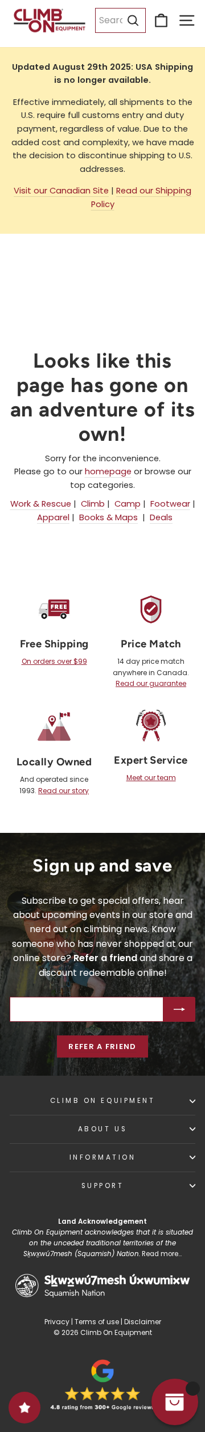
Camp (127, 503)
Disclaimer (142, 1321)
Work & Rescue (40, 503)
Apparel (53, 517)
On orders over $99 (54, 661)
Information (102, 1157)
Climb (93, 503)
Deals (161, 517)
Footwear (170, 503)
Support (102, 1185)
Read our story (63, 790)
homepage (108, 471)
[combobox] (120, 20)
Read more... (162, 1253)
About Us (102, 1129)
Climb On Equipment (102, 1100)
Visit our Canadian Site (61, 190)
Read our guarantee (151, 683)
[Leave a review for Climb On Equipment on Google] (102, 1384)
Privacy (56, 1321)
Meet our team (151, 777)
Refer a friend (102, 1046)
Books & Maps (108, 517)
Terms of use (97, 1321)
